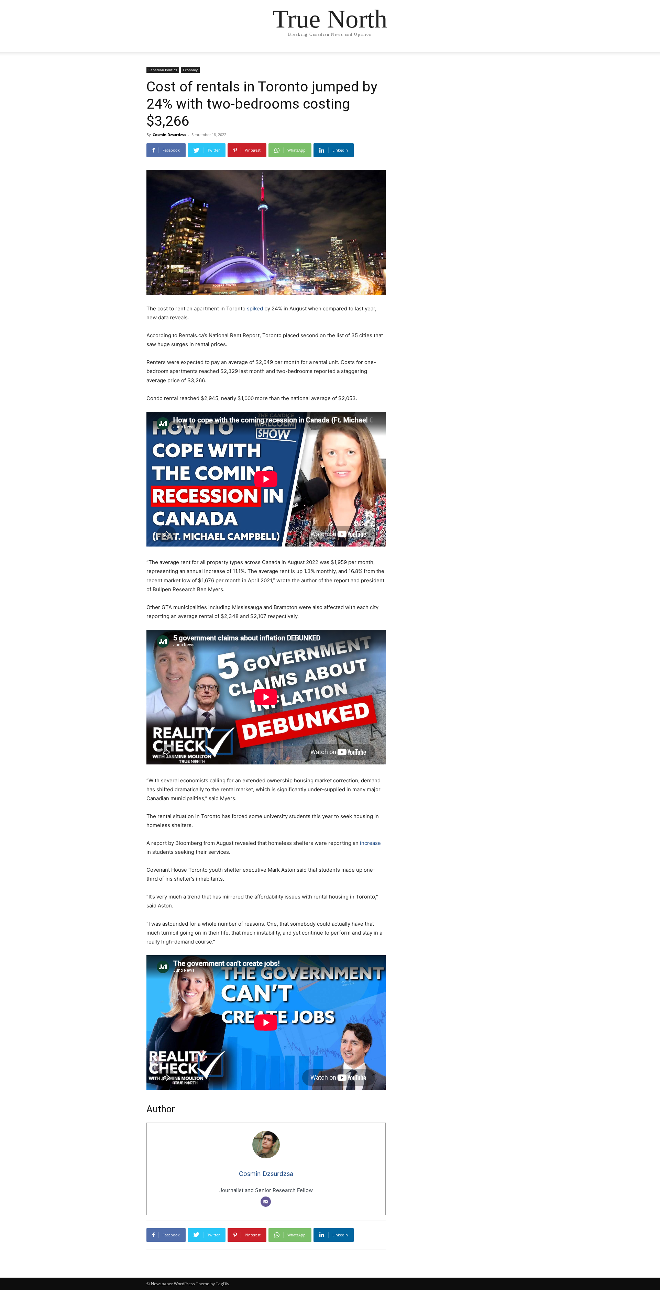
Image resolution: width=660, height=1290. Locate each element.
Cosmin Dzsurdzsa (169, 134)
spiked (255, 308)
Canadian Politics (162, 69)
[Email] (266, 1202)
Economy (190, 69)
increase (370, 843)
